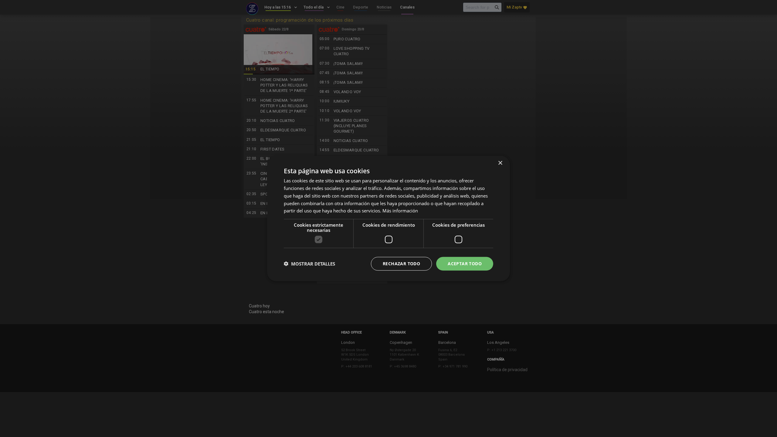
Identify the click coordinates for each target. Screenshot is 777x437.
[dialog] (388, 218)
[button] (309, 263)
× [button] (500, 163)
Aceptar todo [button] (465, 263)
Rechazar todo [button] (401, 263)
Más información (400, 211)
